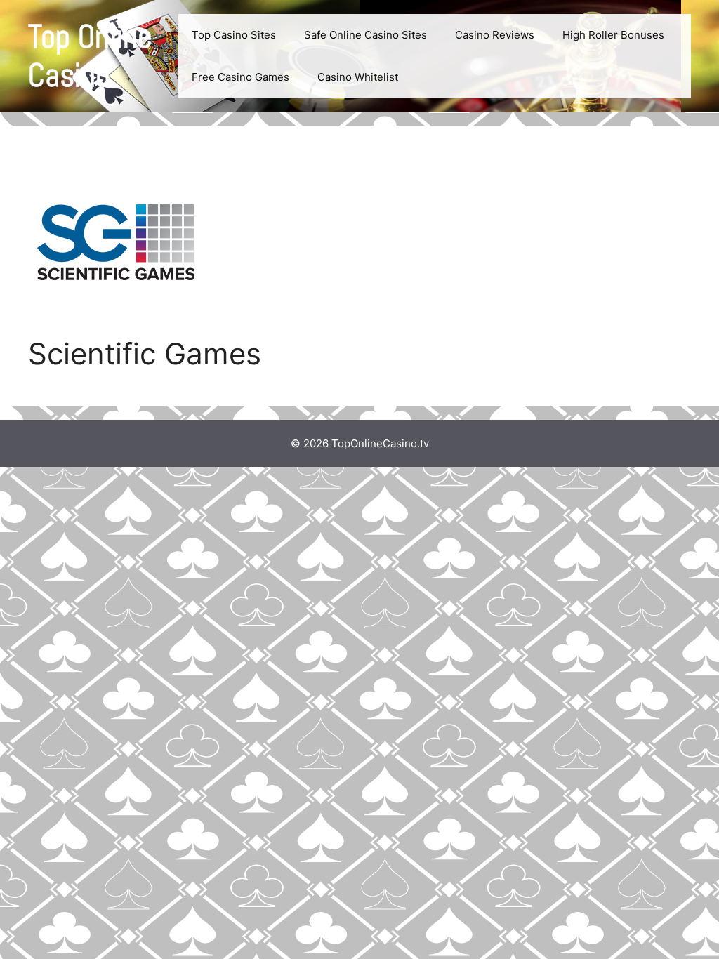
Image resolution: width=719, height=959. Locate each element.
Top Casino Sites (234, 34)
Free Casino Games (240, 77)
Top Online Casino (90, 56)
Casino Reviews (494, 34)
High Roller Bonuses (613, 34)
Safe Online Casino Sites (365, 34)
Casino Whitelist (357, 77)
